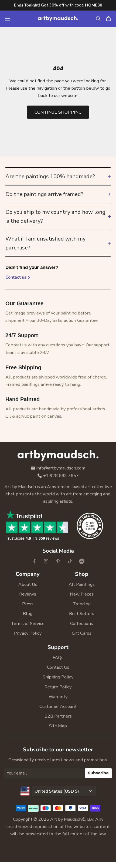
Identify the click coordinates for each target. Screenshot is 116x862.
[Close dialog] (102, 13)
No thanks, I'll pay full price (20, 523)
